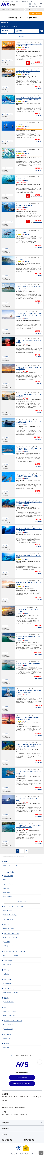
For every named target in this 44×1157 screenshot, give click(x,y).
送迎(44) (6, 970)
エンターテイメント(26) (10, 915)
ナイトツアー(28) (9, 884)
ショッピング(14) (9, 988)
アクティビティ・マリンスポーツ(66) (15, 951)
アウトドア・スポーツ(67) (11, 934)
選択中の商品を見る (36, 13)
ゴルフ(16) (7, 942)
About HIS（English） (35, 1097)
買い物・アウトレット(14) (11, 992)
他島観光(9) (7, 892)
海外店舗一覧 (7, 1140)
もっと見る (23, 901)
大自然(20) (7, 888)
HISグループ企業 (23, 1097)
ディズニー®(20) (8, 919)
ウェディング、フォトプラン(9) (13, 1021)
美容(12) (6, 998)
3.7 (26, 586)
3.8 (26, 559)
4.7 (26, 153)
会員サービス (35, 6)
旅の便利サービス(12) (10, 1011)
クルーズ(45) (7, 964)
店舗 (30, 6)
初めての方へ (5, 1115)
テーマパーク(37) (9, 910)
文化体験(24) (7, 983)
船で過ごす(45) (8, 961)
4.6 (26, 126)
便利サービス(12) (9, 1007)
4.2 (26, 234)
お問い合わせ (29, 1055)
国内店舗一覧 (29, 1140)
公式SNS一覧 (23, 1115)
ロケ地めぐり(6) (8, 896)
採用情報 (4, 1100)
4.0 (26, 101)
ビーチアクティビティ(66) (11, 955)
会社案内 (4, 1097)
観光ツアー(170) (8, 876)
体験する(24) (7, 979)
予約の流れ (17, 1055)
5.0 (26, 721)
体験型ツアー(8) (8, 946)
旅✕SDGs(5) (7, 1034)
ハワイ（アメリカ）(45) (12, 26)
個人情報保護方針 (20, 1107)
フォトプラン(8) (8, 1024)
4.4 (26, 47)
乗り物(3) (6, 1043)
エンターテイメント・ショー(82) (13, 907)
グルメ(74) (7, 924)
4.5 (26, 74)
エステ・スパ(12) (9, 1002)
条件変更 (6, 31)
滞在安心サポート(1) (9, 1015)
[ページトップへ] (39, 1062)
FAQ (22, 1055)
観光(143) (6, 879)
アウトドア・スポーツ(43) (11, 937)
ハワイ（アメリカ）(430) (11, 865)
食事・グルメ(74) (9, 928)
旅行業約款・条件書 (7, 1107)
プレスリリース (13, 1097)
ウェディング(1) (8, 1029)
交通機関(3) (7, 1047)
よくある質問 (14, 1115)
